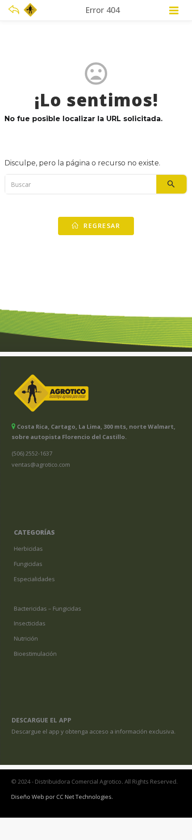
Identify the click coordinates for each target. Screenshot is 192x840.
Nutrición (26, 638)
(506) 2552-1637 (32, 453)
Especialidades (34, 579)
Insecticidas (30, 623)
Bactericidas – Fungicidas (47, 608)
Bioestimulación (35, 654)
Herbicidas (28, 549)
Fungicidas (28, 564)
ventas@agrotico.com (41, 464)
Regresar (101, 225)
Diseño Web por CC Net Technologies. (62, 797)
